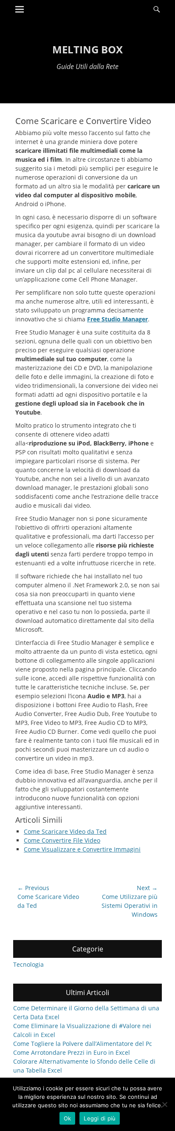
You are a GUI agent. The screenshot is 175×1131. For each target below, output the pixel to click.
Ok (67, 1118)
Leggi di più (100, 1118)
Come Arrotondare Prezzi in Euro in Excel (71, 1052)
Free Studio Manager (117, 319)
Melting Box (87, 49)
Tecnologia (28, 964)
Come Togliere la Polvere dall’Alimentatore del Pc (82, 1044)
